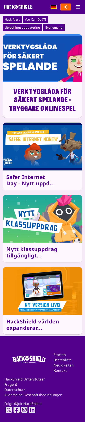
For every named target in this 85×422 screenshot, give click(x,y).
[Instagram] (23, 409)
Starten (60, 354)
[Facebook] (15, 409)
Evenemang (54, 27)
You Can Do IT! (35, 19)
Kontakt (60, 370)
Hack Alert (12, 19)
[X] (7, 409)
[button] (54, 7)
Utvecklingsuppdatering (22, 27)
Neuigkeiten (64, 365)
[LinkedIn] (31, 409)
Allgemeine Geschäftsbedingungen (33, 394)
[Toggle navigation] (78, 7)
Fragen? (10, 384)
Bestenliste (63, 360)
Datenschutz (14, 389)
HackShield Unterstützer (24, 379)
